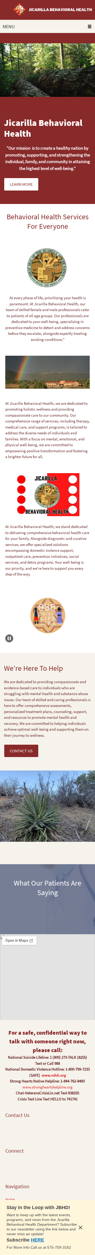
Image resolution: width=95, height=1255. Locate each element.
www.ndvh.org (54, 1075)
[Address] (9, 1130)
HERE (37, 1240)
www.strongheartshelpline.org (47, 1087)
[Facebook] (9, 1166)
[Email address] (25, 1130)
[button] (47, 615)
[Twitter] (17, 1166)
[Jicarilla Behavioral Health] (47, 10)
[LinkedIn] (25, 1166)
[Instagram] (33, 1166)
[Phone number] (17, 1130)
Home (10, 1199)
